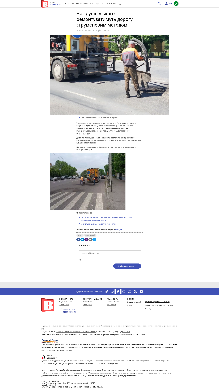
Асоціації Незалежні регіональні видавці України (76, 332)
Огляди (130, 305)
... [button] (120, 3)
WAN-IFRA (126, 332)
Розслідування (96, 3)
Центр (80, 235)
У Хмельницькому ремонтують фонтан (98, 224)
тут (43, 329)
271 (106, 30)
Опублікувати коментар (127, 266)
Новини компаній (134, 302)
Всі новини (69, 3)
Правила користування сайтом (157, 302)
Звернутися (87, 305)
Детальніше (64, 305)
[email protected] (49, 385)
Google (118, 229)
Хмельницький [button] (55, 4)
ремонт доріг (90, 235)
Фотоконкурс (111, 3)
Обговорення (82, 3)
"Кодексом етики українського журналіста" (85, 326)
